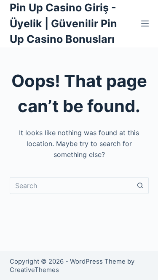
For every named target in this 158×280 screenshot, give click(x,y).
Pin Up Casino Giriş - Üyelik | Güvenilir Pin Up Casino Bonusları (63, 23)
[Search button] (140, 185)
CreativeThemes (34, 270)
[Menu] (145, 23)
